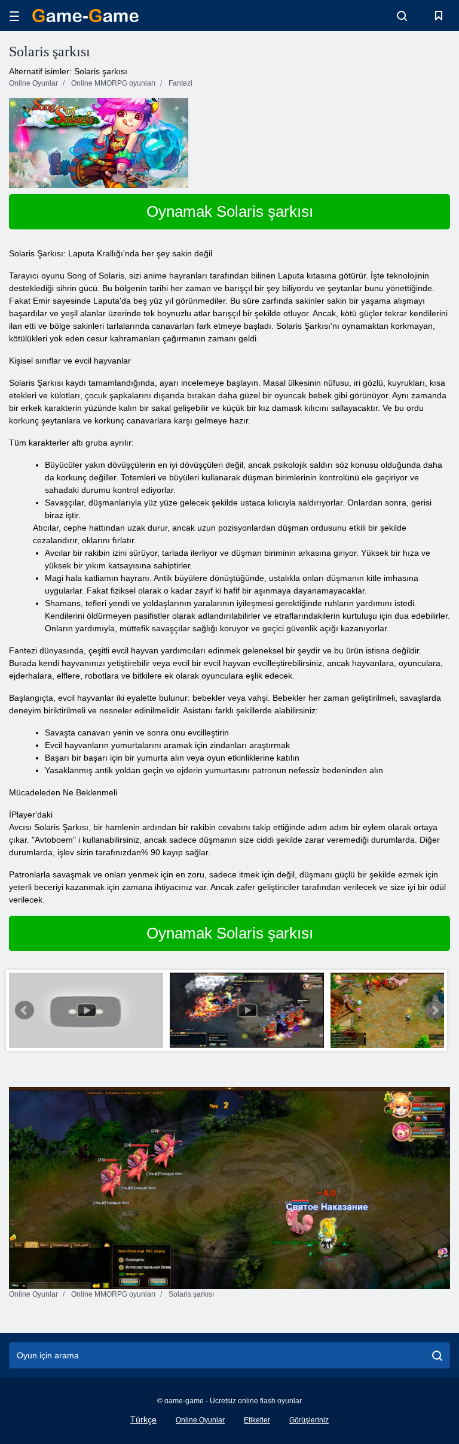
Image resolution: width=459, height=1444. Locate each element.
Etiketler (257, 1420)
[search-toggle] (402, 15)
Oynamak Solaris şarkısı (229, 211)
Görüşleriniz (309, 1420)
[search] (437, 1355)
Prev (24, 1010)
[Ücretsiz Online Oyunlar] (85, 15)
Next (434, 1010)
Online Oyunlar (200, 1420)
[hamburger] (14, 16)
